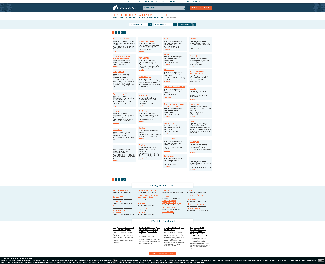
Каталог (115, 18)
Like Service (168, 54)
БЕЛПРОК (193, 89)
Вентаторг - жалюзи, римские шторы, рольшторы (174, 105)
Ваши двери (143, 96)
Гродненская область (178, 192)
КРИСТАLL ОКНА (168, 212)
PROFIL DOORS (144, 58)
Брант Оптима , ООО (120, 94)
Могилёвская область (129, 214)
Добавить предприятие (201, 8)
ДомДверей (143, 128)
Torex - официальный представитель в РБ (197, 72)
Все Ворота (143, 111)
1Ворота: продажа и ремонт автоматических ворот (148, 40)
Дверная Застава (170, 123)
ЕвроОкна (142, 145)
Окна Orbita (166, 190)
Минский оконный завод (195, 204)
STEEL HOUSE (169, 70)
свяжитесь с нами (199, 262)
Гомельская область (203, 210)
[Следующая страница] (124, 32)
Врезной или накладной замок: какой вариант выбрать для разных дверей (149, 231)
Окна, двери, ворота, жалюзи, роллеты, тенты (151, 18)
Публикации (173, 2)
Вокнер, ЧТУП (118, 111)
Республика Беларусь (172, 18)
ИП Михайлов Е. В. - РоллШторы (120, 211)
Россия (128, 2)
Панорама (190, 190)
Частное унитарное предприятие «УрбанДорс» (171, 202)
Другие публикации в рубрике (162, 253)
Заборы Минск (169, 156)
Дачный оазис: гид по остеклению (174, 229)
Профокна (141, 203)
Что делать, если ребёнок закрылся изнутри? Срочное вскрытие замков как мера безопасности (199, 232)
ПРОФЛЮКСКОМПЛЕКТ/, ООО (123, 190)
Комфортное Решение (195, 195)
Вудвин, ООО (194, 121)
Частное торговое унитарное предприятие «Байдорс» (148, 196)
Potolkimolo (193, 56)
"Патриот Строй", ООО (121, 39)
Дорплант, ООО (169, 139)
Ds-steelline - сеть (170, 39)
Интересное (185, 2)
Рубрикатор (185, 24)
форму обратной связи (7, 262)
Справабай (166, 196)
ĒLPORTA (193, 39)
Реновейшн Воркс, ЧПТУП (147, 190)
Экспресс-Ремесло (194, 208)
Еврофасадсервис (119, 147)
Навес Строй (117, 206)
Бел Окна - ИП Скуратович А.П (174, 87)
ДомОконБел (117, 130)
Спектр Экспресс (143, 208)
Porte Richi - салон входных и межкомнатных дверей (123, 57)
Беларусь (137, 2)
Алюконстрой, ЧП (145, 77)
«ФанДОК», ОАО (118, 72)
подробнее (116, 51)
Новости (162, 2)
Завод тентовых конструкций (200, 159)
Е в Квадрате (194, 142)
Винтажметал (194, 104)
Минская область (128, 192)
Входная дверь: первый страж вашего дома (123, 229)
